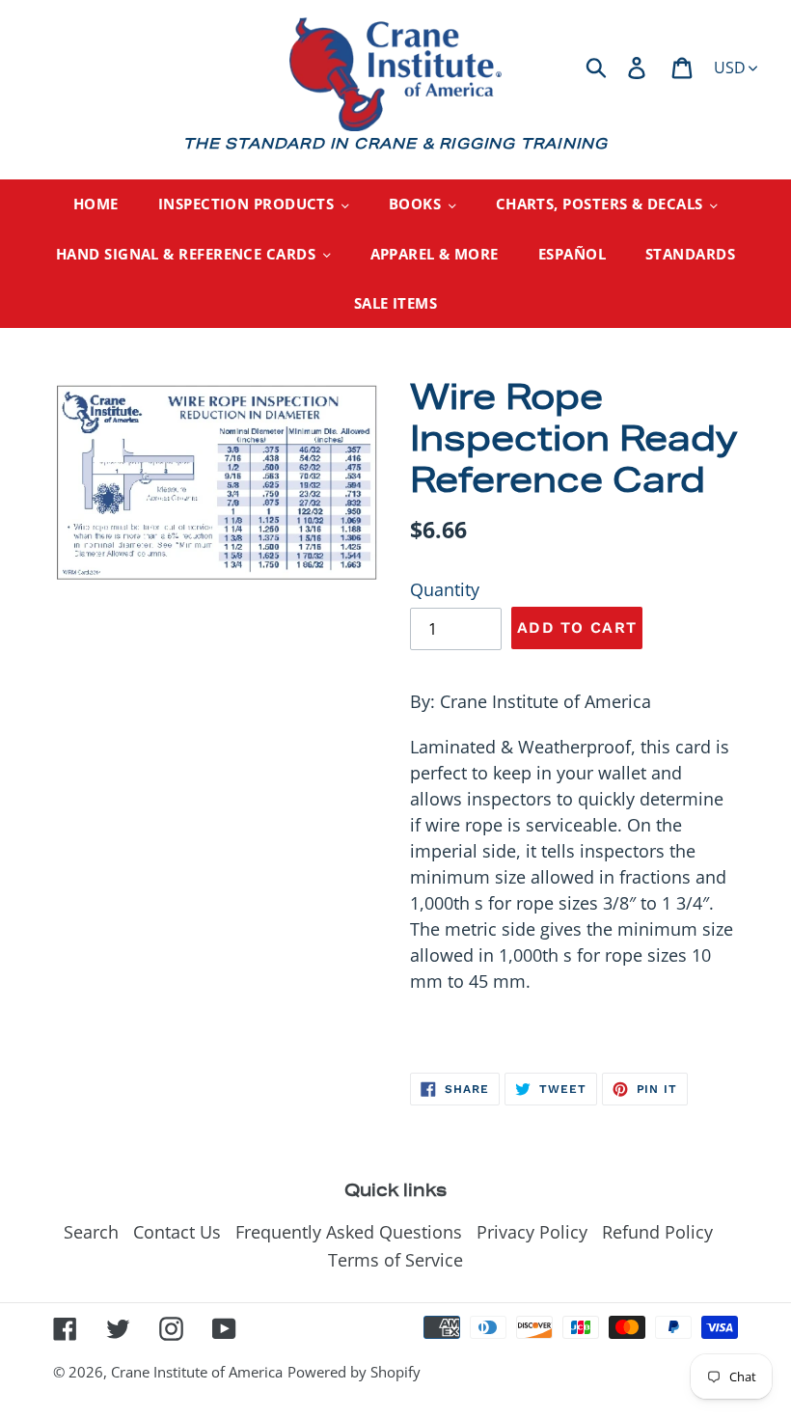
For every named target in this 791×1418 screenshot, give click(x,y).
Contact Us (177, 1231)
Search (91, 1231)
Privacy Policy (532, 1231)
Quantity (444, 589)
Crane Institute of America (197, 1371)
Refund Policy (657, 1231)
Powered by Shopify (354, 1371)
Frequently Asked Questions (348, 1231)
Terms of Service (395, 1259)
